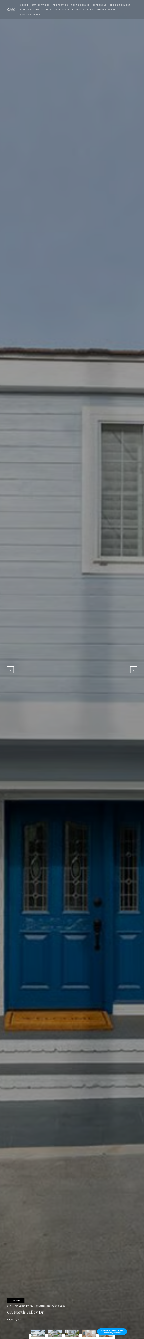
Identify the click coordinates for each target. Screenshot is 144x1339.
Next (133, 669)
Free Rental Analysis (69, 10)
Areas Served (80, 5)
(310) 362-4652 (30, 14)
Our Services (41, 5)
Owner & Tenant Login (36, 10)
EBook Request (120, 5)
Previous (10, 669)
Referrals (100, 5)
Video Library (106, 10)
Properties (60, 5)
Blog (90, 10)
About (24, 5)
